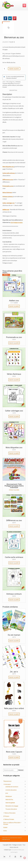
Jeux (7, 793)
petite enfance (12, 85)
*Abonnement (7, 781)
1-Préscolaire (7, 784)
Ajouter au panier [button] (14, 306)
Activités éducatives (11, 790)
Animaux (18, 82)
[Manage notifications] (24, 858)
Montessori (9, 796)
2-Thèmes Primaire (8, 819)
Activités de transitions (12, 787)
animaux (5, 85)
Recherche (21, 770)
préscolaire (20, 85)
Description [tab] (13, 90)
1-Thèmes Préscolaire (9, 813)
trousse (5, 87)
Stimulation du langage (12, 806)
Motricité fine (9, 799)
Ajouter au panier (14, 68)
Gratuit (5, 827)
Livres (5, 830)
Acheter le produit (14, 490)
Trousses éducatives (8, 83)
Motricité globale (10, 802)
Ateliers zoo (6, 209)
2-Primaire (6, 816)
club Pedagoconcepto (16, 222)
